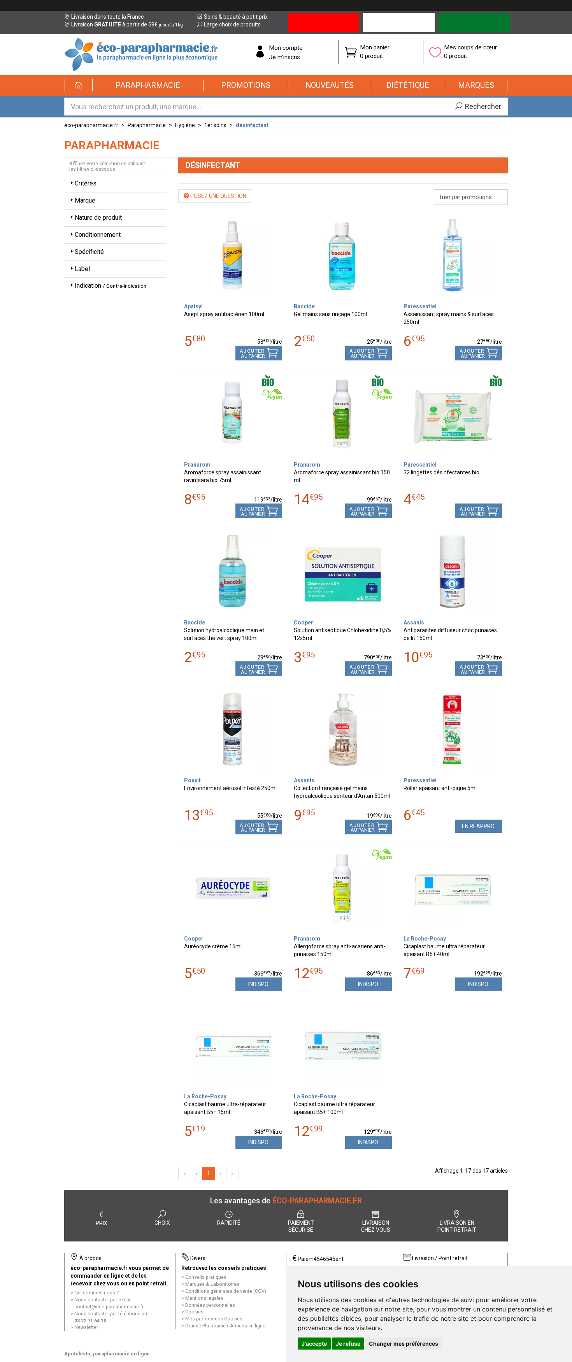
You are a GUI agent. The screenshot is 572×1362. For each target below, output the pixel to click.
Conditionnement (98, 234)
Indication (110, 285)
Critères (86, 183)
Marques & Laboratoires (212, 1284)
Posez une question (217, 196)
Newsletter (86, 1327)
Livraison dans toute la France (107, 17)
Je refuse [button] (348, 1343)
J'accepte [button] (314, 1343)
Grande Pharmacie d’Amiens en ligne (225, 1326)
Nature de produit (98, 217)
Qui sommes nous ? (96, 1293)
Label (82, 269)
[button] (148, 85)
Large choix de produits (232, 24)
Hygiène (185, 125)
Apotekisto (107, 1354)
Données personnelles (210, 1305)
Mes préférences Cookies (213, 1319)
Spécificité (89, 251)
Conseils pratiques (205, 1277)
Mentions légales (204, 1298)
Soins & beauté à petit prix (236, 17)
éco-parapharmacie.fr (91, 125)
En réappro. (478, 826)
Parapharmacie (147, 125)
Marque (85, 200)
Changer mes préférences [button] (403, 1343)
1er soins (215, 125)
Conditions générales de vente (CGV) (225, 1291)
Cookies (194, 1312)
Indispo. (258, 984)
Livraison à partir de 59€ (127, 24)
